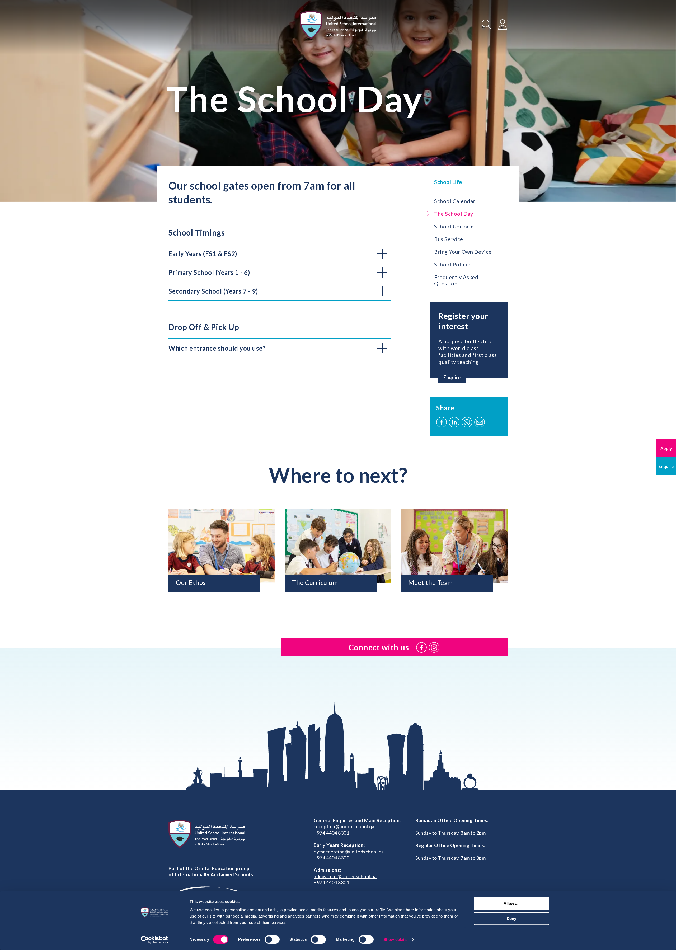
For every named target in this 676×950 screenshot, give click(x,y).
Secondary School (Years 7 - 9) (213, 291)
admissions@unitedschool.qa (345, 876)
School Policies (453, 264)
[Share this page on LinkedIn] (454, 422)
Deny (511, 918)
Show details (395, 939)
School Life (448, 182)
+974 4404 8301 (331, 833)
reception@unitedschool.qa (344, 826)
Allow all (511, 903)
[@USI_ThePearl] (434, 647)
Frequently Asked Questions (456, 280)
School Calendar (454, 201)
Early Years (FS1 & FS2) (202, 253)
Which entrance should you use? (217, 348)
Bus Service (448, 239)
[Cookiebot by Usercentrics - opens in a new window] (155, 940)
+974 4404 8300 (331, 857)
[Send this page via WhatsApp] (467, 422)
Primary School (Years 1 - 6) (209, 272)
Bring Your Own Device (463, 251)
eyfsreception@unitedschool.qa (349, 851)
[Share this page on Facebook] (441, 422)
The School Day (453, 213)
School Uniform (453, 226)
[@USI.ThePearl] (421, 647)
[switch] (272, 939)
